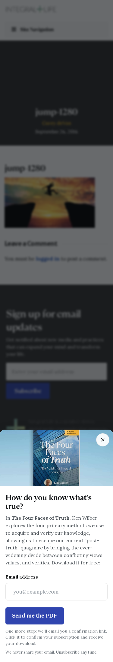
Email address (21, 577)
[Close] (102, 439)
